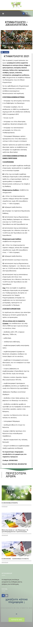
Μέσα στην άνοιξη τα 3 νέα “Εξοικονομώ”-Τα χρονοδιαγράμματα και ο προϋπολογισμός (15, 530)
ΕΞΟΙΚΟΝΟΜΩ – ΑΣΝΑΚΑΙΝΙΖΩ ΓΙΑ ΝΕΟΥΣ (15, 559)
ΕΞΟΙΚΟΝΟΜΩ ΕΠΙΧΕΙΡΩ (10, 503)
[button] (3, 13)
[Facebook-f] (24, 13)
